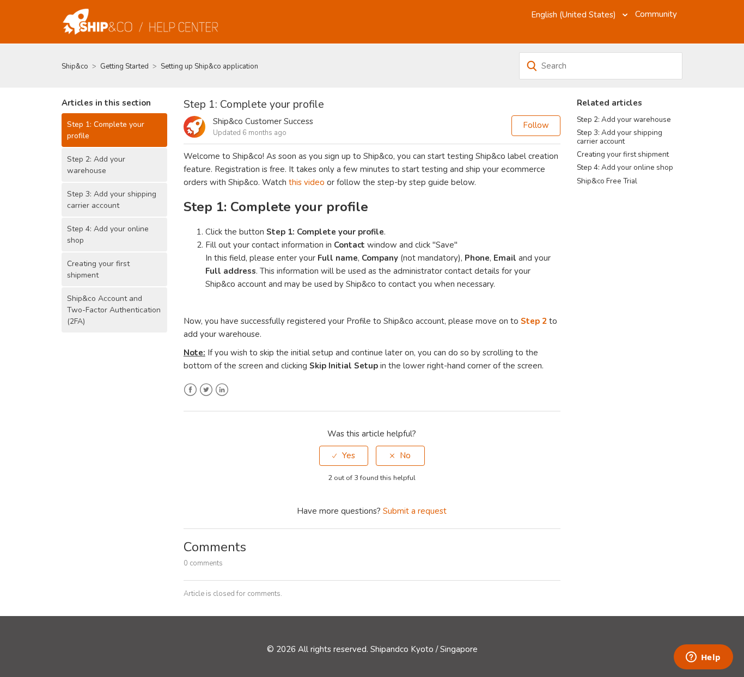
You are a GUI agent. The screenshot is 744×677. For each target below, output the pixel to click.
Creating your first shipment (98, 269)
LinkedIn (222, 390)
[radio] (343, 456)
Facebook (190, 390)
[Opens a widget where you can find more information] (703, 658)
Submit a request (415, 511)
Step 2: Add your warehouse (96, 165)
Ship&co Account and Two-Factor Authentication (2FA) (114, 310)
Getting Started (124, 66)
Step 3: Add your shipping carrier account (111, 200)
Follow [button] (536, 125)
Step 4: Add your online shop (108, 234)
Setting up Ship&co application (209, 66)
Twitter (206, 390)
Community (656, 14)
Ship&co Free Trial (607, 181)
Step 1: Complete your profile (105, 130)
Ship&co (75, 66)
